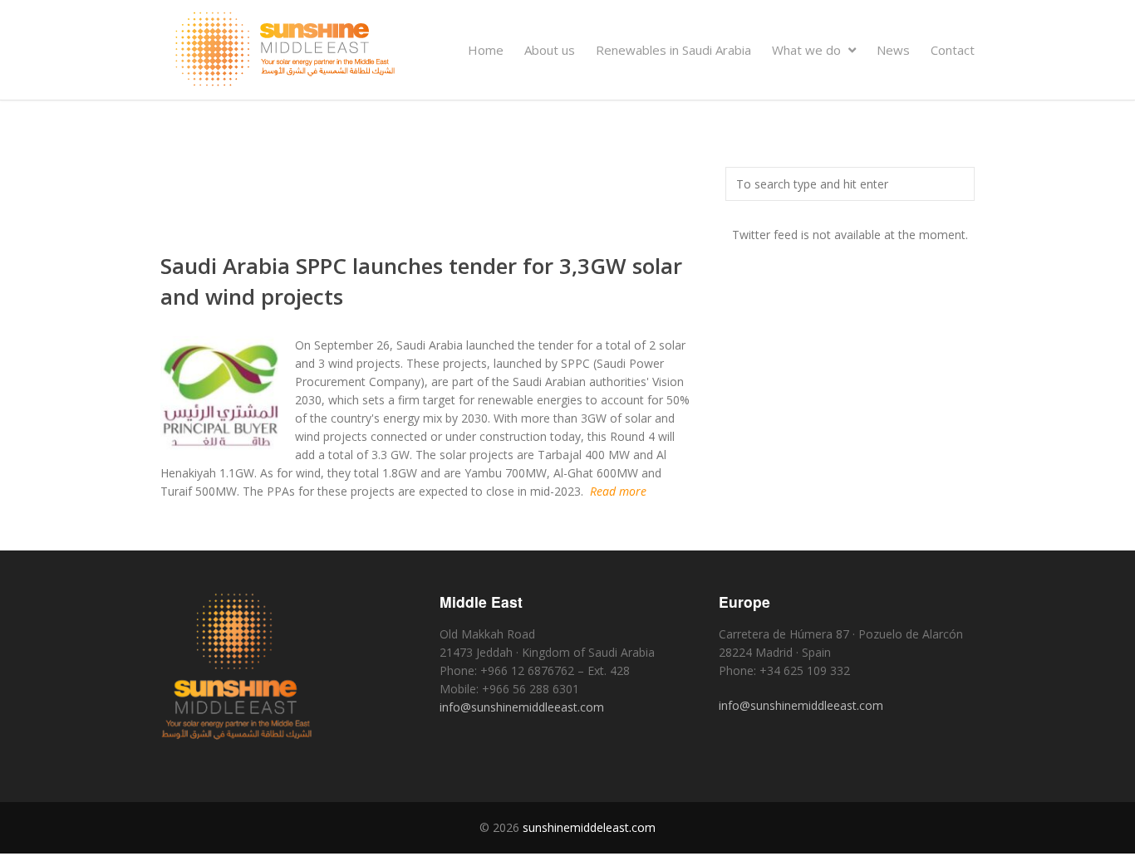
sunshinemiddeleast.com (589, 827)
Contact (953, 50)
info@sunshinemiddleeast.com (522, 707)
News (893, 50)
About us (549, 50)
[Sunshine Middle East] (285, 82)
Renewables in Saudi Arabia (673, 50)
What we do (808, 50)
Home (486, 50)
